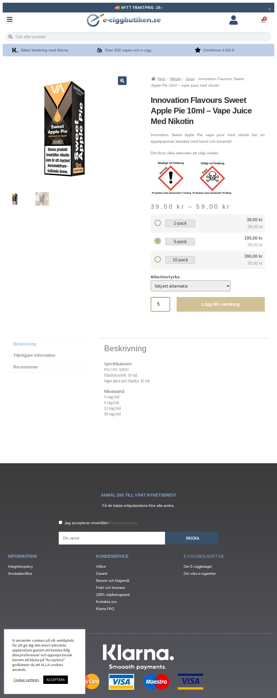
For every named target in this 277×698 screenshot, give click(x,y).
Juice (190, 79)
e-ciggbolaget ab (204, 556)
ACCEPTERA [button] (56, 679)
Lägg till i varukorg (221, 304)
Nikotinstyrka (165, 276)
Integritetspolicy (124, 523)
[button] (9, 19)
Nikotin (176, 79)
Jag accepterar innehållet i (100, 523)
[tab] (47, 367)
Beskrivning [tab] (24, 344)
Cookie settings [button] (26, 679)
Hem (161, 79)
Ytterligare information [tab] (34, 355)
